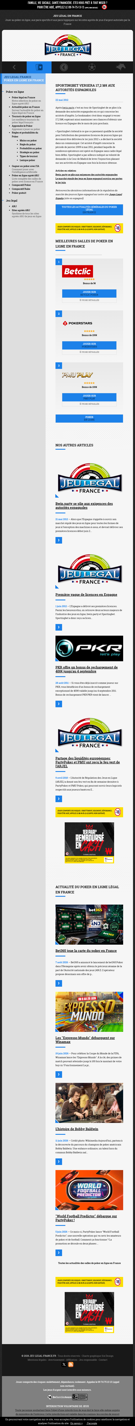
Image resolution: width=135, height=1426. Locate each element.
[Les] (58, 1074)
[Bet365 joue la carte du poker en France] (89, 925)
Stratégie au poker (29, 152)
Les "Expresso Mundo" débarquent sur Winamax (85, 1040)
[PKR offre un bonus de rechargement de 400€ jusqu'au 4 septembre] (89, 648)
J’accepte (92, 1423)
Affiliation (71, 1359)
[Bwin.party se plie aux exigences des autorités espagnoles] (89, 478)
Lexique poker (27, 160)
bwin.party (68, 107)
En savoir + (76, 1423)
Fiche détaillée (90, 300)
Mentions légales (37, 1359)
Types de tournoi (29, 156)
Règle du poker (28, 144)
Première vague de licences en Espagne (86, 594)
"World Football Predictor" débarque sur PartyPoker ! (86, 1218)
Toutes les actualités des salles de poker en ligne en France (89, 1263)
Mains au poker (28, 140)
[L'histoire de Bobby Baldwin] (89, 1103)
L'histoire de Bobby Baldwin (76, 1129)
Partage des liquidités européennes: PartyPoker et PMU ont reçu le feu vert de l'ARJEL (87, 762)
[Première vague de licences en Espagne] (89, 569)
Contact (103, 1359)
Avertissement (56, 1359)
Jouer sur (89, 293)
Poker (89, 418)
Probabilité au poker (31, 148)
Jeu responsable (88, 1359)
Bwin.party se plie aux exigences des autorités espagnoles (86, 174)
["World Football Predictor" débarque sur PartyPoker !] (89, 1190)
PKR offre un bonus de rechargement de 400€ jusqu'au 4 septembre (86, 669)
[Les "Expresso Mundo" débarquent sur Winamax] (89, 1012)
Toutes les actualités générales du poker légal (89, 209)
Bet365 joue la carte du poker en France (86, 950)
